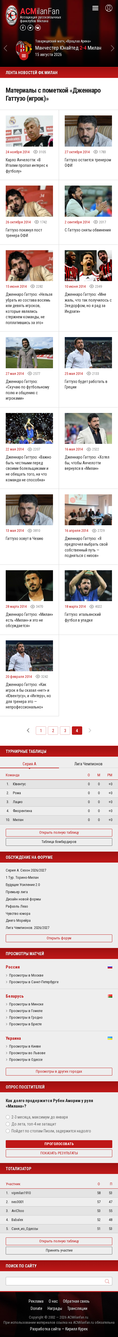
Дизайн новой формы (23, 899)
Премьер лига (17, 892)
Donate (36, 1308)
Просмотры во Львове (27, 1053)
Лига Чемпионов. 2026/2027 (27, 927)
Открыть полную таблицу (59, 832)
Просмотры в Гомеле (25, 1011)
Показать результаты (59, 1153)
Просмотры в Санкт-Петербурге (33, 982)
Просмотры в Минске (26, 1004)
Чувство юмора (18, 913)
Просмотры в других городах (59, 1071)
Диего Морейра (18, 920)
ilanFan (39, 11)
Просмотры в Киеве (25, 1046)
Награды (55, 1308)
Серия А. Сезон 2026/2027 (26, 870)
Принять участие (59, 1250)
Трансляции (77, 1308)
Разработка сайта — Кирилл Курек (59, 1329)
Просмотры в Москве (26, 975)
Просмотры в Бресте (25, 1024)
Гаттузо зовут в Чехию (24, 538)
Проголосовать (59, 1144)
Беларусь (15, 996)
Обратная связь (76, 1301)
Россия (13, 967)
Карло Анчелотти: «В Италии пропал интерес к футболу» (27, 165)
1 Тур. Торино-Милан (22, 877)
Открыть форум (59, 938)
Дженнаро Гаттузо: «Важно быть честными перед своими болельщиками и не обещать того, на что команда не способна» (28, 468)
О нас (53, 1301)
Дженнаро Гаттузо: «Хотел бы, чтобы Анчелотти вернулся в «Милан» (87, 463)
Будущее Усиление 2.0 (23, 884)
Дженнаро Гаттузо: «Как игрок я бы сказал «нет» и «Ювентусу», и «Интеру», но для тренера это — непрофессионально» (28, 695)
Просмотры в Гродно (26, 1018)
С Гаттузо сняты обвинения (88, 230)
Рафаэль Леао (17, 906)
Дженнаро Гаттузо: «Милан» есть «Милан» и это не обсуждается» (29, 620)
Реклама (36, 1301)
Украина (13, 1038)
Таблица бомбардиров (59, 841)
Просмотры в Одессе (25, 1060)
